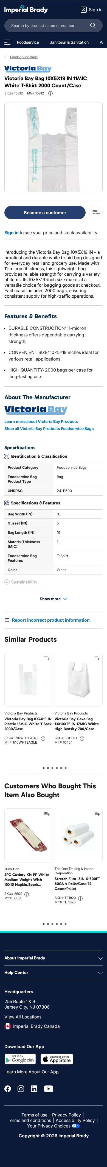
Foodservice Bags (24, 57)
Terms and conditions (29, 1120)
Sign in (11, 232)
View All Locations (22, 1017)
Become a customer (45, 212)
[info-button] (50, 93)
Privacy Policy (66, 1115)
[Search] (93, 25)
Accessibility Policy (75, 1120)
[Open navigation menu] (7, 42)
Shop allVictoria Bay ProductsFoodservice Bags (49, 428)
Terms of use (34, 1115)
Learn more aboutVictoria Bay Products (41, 421)
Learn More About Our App (31, 1071)
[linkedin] (34, 1088)
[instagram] (21, 1088)
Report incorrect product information (51, 620)
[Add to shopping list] (46, 658)
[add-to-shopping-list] (96, 212)
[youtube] (48, 1088)
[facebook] (7, 1088)
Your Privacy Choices (49, 1126)
